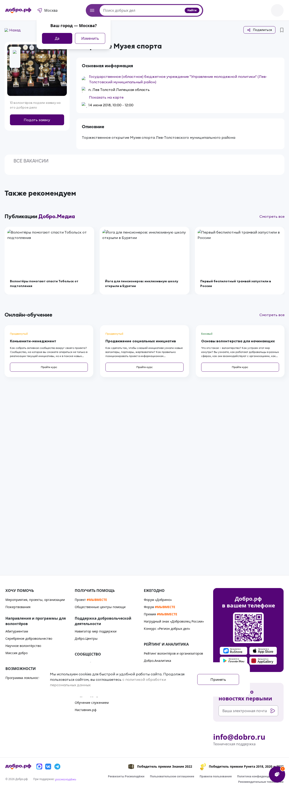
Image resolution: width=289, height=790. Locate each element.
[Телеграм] (57, 766)
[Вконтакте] (48, 766)
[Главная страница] (18, 10)
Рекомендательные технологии (261, 782)
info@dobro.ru (239, 736)
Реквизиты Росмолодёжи (126, 776)
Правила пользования (216, 776)
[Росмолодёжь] (65, 779)
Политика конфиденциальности (260, 776)
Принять (218, 679)
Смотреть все (271, 216)
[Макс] (39, 766)
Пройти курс (49, 367)
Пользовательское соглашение (172, 776)
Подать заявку (37, 120)
